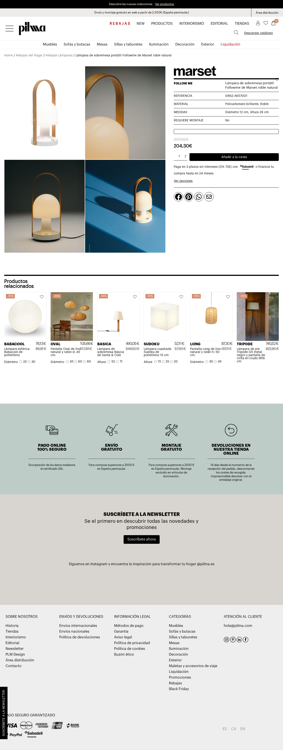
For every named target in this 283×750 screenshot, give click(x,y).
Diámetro (11, 362)
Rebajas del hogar (29, 55)
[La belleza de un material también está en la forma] (50, 581)
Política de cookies (129, 649)
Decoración (185, 44)
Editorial (12, 643)
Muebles (50, 44)
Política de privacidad (132, 643)
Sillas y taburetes (128, 44)
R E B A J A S (120, 23)
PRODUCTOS (162, 23)
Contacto (13, 666)
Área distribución (267, 12)
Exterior (207, 44)
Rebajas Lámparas (59, 55)
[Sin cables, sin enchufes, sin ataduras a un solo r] (96, 581)
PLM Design (15, 654)
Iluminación (159, 44)
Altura (101, 362)
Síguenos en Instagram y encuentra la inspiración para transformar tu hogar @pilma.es (141, 564)
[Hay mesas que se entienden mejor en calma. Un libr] (233, 581)
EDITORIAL (219, 23)
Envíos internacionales (78, 626)
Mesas (102, 44)
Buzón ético (124, 654)
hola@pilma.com (238, 626)
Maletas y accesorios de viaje (193, 666)
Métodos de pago (128, 626)
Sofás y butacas (77, 44)
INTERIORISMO (191, 23)
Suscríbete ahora (141, 539)
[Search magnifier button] (236, 32)
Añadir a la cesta (234, 157)
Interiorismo (16, 637)
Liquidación (230, 44)
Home (8, 55)
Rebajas (175, 683)
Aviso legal (123, 637)
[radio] (23, 362)
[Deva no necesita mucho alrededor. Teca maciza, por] (187, 581)
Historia (12, 626)
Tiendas (12, 631)
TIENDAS (242, 23)
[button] (42, 297)
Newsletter (15, 649)
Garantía (121, 631)
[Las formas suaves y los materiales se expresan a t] (141, 581)
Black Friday (179, 689)
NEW (141, 23)
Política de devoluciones (79, 637)
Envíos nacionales (74, 631)
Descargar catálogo (258, 33)
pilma (32, 27)
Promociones (180, 677)
